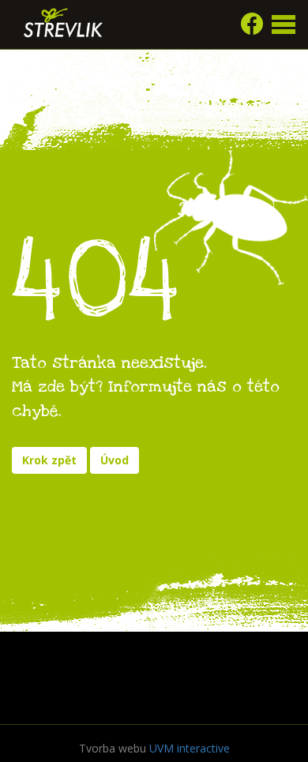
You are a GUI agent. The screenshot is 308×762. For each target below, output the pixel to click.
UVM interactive (189, 748)
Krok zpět (49, 459)
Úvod (114, 459)
